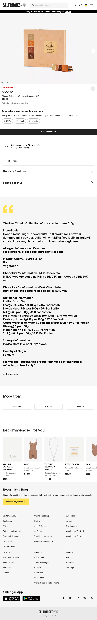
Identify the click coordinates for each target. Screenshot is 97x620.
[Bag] (85, 5)
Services (7, 567)
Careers (37, 567)
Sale (67, 557)
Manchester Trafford (75, 531)
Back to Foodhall (48, 131)
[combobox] (51, 5)
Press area (39, 578)
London (69, 521)
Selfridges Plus (12, 183)
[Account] (74, 5)
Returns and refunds (12, 531)
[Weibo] (92, 599)
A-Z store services (11, 557)
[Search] (33, 5)
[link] (12, 474)
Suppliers (38, 572)
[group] (48, 459)
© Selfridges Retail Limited (49, 616)
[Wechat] (85, 599)
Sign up (68, 12)
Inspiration (39, 557)
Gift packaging (9, 546)
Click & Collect (40, 526)
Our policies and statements (46, 583)
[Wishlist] (80, 5)
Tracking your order (43, 536)
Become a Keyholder (14, 502)
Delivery (38, 521)
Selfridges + (39, 531)
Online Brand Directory (44, 541)
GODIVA (7, 91)
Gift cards (7, 541)
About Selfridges (41, 562)
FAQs (5, 526)
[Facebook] (64, 599)
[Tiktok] (78, 599)
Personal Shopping (11, 536)
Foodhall (17, 406)
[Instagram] (71, 599)
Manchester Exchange (75, 536)
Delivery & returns (14, 171)
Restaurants (8, 562)
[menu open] (91, 5)
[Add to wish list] (93, 88)
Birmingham (71, 526)
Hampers (70, 562)
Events (6, 572)
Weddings (70, 567)
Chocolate (12, 161)
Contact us (7, 521)
